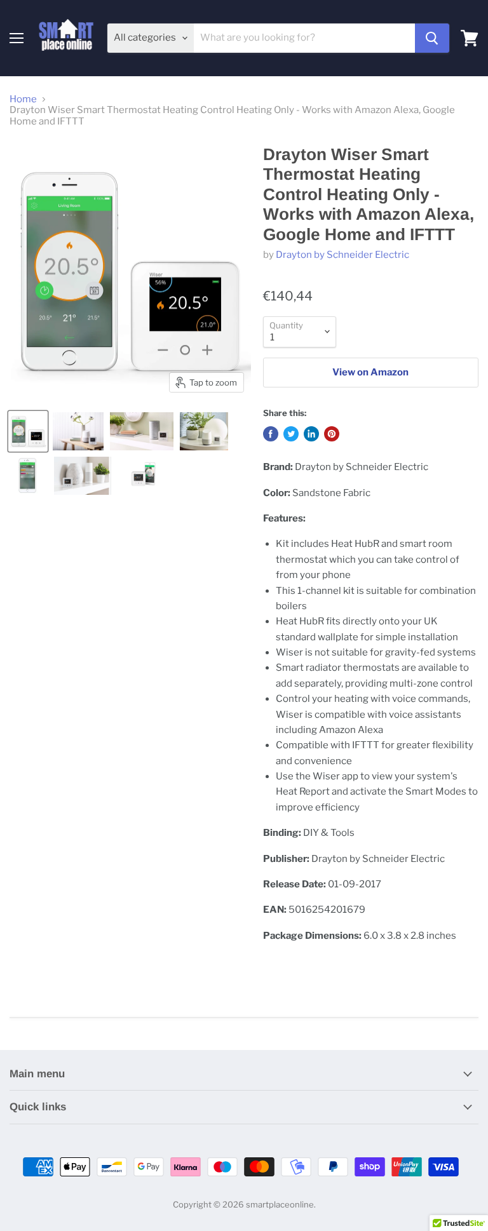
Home (23, 99)
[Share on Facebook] (270, 433)
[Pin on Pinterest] (331, 433)
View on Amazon (370, 372)
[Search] (432, 38)
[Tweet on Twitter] (291, 433)
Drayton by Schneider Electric (342, 254)
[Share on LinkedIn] (311, 433)
